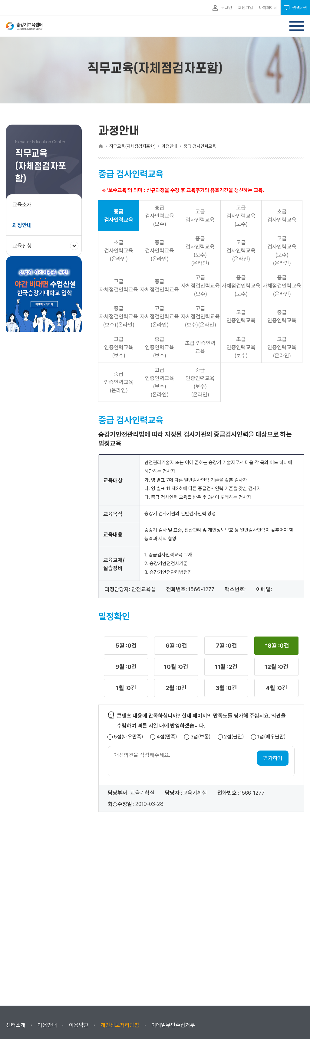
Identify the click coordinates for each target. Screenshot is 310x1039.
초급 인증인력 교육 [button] (200, 347)
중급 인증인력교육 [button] (281, 316)
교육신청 (24, 249)
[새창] (44, 295)
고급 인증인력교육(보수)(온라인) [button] (159, 382)
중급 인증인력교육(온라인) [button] (118, 382)
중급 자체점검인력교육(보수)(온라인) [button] (118, 316)
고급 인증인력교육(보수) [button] (118, 347)
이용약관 (78, 1025)
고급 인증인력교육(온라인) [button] (281, 347)
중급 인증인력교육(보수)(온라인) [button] (200, 382)
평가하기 (272, 758)
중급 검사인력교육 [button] (118, 215)
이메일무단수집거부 (173, 1025)
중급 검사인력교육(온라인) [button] (159, 250)
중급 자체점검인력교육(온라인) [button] (281, 285)
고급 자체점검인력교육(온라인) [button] (159, 316)
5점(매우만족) (128, 736)
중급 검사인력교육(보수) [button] (159, 215)
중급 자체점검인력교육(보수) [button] (241, 285)
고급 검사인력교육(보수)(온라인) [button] (281, 250)
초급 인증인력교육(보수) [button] (241, 347)
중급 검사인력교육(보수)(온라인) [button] (200, 250)
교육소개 (22, 204)
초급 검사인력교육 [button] (281, 215)
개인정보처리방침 (120, 1025)
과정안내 (22, 225)
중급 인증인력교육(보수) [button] (159, 347)
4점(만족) (167, 736)
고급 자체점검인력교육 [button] (118, 285)
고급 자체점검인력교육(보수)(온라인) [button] (200, 316)
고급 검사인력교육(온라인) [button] (241, 250)
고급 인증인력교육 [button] (241, 316)
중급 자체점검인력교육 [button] (159, 285)
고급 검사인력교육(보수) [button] (241, 215)
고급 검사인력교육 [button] (200, 215)
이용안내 (47, 1025)
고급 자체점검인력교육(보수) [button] (200, 285)
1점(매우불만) (271, 736)
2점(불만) (234, 736)
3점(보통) (200, 736)
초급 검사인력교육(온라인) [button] (118, 250)
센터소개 (15, 1025)
